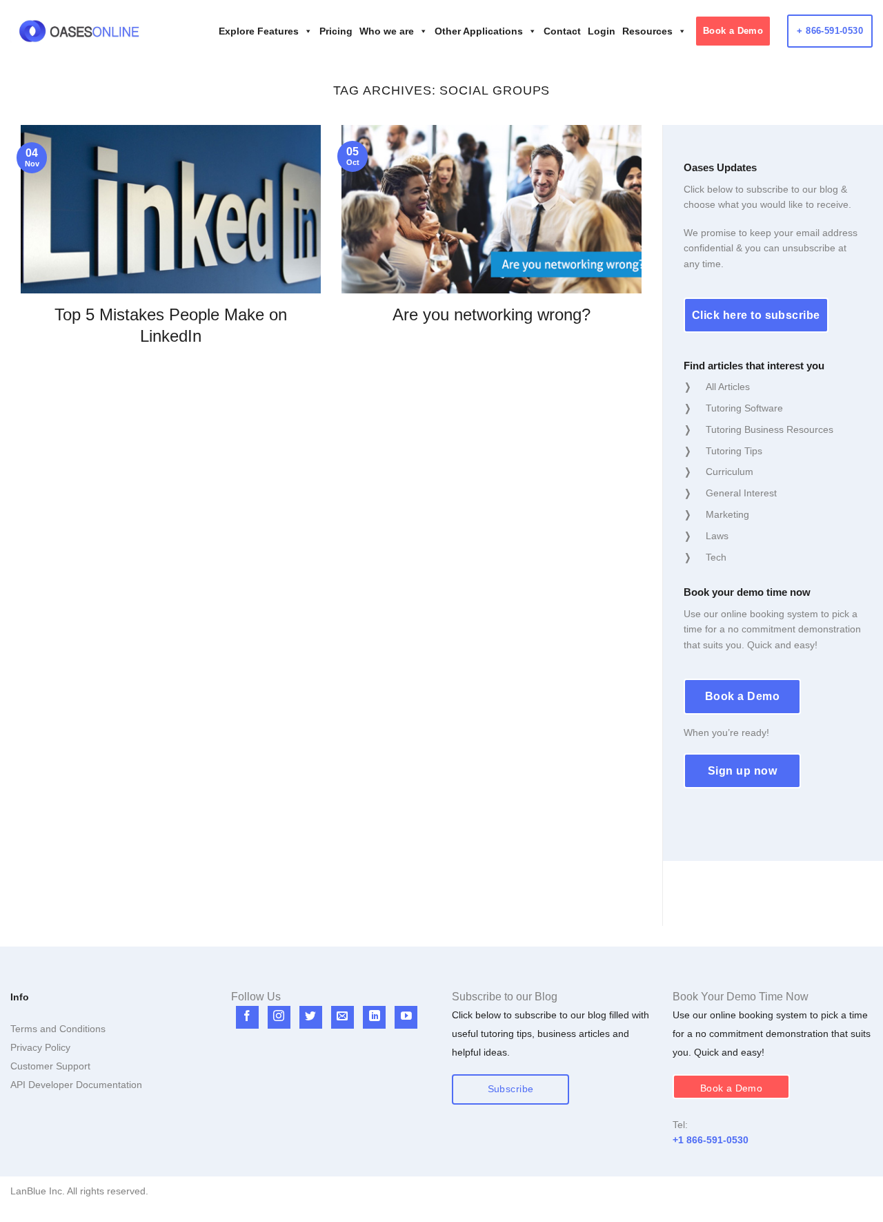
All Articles (728, 386)
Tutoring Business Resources (769, 429)
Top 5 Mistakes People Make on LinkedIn (170, 325)
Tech (716, 557)
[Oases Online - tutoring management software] (79, 31)
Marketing (727, 514)
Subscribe (511, 1089)
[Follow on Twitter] (310, 1017)
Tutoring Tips (734, 450)
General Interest (741, 492)
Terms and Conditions (58, 1028)
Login (601, 31)
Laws (717, 535)
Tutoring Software (744, 408)
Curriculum (729, 471)
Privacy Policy (40, 1047)
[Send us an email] (342, 1017)
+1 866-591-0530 (710, 1139)
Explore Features (259, 31)
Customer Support (50, 1065)
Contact (562, 31)
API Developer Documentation (76, 1084)
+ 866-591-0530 (830, 31)
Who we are (386, 31)
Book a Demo (733, 31)
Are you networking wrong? (492, 314)
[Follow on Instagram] (279, 1017)
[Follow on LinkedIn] (374, 1017)
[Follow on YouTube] (406, 1017)
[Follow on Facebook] (247, 1017)
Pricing (336, 31)
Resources (647, 31)
